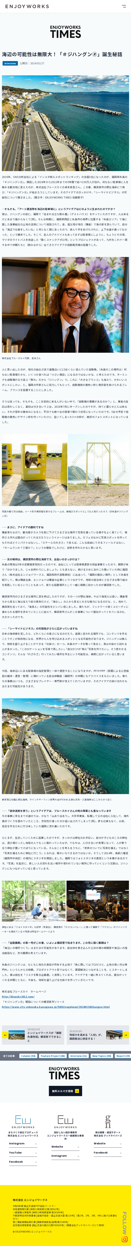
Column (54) (28, 1055)
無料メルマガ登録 (65, 1091)
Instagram (23, 1143)
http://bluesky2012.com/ (18, 996)
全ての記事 (9, 1055)
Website (65, 1147)
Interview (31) (78, 1055)
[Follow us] (124, 1227)
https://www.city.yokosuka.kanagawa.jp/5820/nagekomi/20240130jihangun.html (56, 1007)
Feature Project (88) (53, 1055)
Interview (10, 63)
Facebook (23, 1162)
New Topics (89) (101, 1055)
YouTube (23, 1152)
